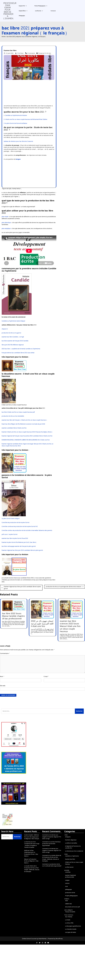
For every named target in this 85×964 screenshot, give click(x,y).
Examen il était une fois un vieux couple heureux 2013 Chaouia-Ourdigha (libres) (27, 432)
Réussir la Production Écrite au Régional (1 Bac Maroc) (31, 861)
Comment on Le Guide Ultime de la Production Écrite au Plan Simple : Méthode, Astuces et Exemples (51, 858)
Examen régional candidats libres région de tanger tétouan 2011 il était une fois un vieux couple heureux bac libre (27, 445)
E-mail (46, 677)
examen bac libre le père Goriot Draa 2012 (15, 538)
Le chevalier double (70, 929)
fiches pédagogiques (39, 5)
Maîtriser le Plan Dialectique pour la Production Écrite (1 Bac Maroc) (31, 853)
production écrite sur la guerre (11, 333)
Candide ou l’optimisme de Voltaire (16, 115)
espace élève (22, 10)
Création (66, 899)
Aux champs (68, 917)
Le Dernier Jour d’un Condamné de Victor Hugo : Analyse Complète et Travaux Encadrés (31, 845)
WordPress (59, 938)
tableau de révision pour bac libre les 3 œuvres (18, 141)
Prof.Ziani (20, 53)
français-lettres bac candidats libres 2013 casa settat (18, 352)
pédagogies (22, 15)
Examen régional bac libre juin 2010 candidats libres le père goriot (22, 550)
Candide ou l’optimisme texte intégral (13, 321)
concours (53, 10)
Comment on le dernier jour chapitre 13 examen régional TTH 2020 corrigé (51, 837)
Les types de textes (70, 932)
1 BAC (66, 835)
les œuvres (38, 10)
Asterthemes (42, 938)
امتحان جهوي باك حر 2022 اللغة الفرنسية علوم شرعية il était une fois (42, 623)
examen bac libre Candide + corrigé (13, 337)
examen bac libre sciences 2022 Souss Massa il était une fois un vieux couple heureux (70, 626)
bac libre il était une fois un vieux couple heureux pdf (18, 412)
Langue (67, 880)
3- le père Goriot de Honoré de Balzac (15, 123)
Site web (2, 686)
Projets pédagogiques (71, 896)
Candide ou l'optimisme (72, 856)
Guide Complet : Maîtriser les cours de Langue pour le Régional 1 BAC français (31, 837)
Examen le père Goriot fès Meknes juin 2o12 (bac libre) (19, 542)
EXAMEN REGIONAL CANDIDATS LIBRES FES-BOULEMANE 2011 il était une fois (26, 440)
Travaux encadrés (70, 912)
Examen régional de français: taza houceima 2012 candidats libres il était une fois (27, 436)
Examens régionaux (70, 840)
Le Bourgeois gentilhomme (73, 926)
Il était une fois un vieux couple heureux (74, 863)
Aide (66, 901)
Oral (66, 886)
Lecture (67, 883)
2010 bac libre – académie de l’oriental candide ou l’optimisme (21, 349)
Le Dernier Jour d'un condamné (74, 851)
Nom (2, 677)
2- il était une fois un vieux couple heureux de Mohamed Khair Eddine (25, 119)
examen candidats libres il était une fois (14, 428)
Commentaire (5, 653)
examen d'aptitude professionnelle (70, 876)
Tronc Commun (68, 915)
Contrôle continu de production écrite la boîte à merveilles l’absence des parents (27, 530)
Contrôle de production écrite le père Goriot (15, 522)
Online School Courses (29, 938)
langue (18, 159)
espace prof (22, 5)
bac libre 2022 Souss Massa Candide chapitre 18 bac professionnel (13, 616)
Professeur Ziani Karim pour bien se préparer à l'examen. (9, 11)
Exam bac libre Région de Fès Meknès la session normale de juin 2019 (23, 424)
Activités (66, 870)
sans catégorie (68, 910)
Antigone (67, 837)
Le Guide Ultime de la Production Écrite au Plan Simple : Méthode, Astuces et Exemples (31, 869)
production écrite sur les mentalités (13, 416)
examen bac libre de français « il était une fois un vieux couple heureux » (24, 420)
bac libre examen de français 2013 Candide (15, 341)
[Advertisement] (29, 91)
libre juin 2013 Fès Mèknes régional (13, 345)
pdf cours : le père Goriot (9, 534)
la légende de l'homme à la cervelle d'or (73, 847)
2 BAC (66, 854)
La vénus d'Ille (69, 923)
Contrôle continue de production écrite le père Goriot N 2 (20, 526)
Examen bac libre (10, 50)
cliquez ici (5, 329)
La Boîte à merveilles (71, 843)
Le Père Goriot (69, 867)
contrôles (67, 872)
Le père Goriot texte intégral (10, 518)
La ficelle (67, 920)
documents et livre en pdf (72, 907)
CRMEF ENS (68, 904)
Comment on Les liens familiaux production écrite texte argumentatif (51, 844)
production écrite (70, 893)
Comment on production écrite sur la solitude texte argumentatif (51, 865)
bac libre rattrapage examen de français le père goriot (19, 546)
